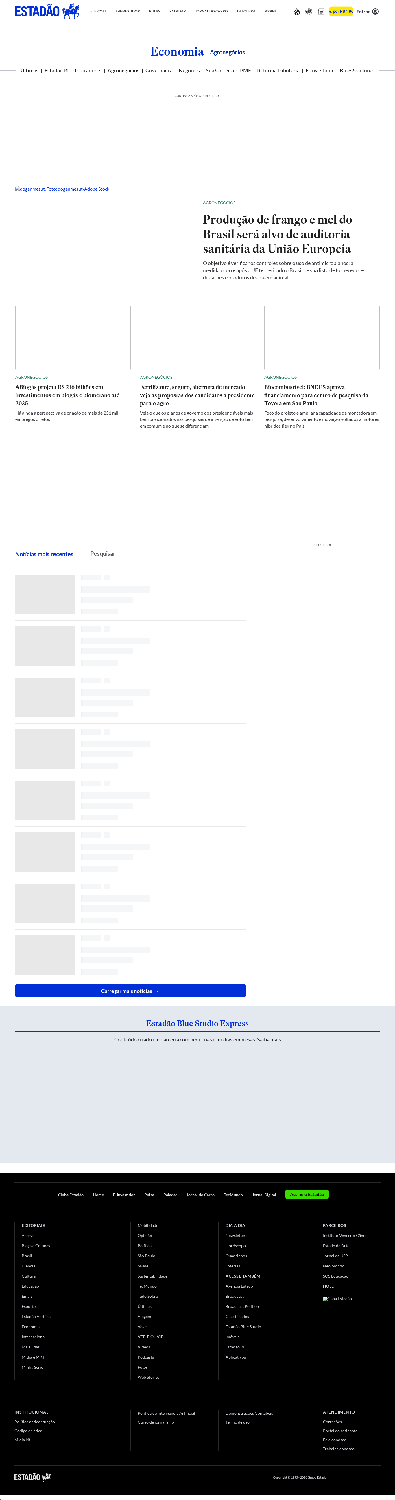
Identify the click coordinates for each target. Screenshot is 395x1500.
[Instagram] (364, 1477)
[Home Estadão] (47, 11)
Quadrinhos (236, 1255)
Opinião (145, 1235)
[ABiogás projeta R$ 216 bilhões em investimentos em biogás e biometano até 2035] (73, 337)
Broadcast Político (242, 1306)
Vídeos (144, 1346)
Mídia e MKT (33, 1356)
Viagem (144, 1316)
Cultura (29, 1275)
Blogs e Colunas (36, 1245)
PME (245, 70)
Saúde (143, 1265)
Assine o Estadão (307, 1194)
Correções (332, 1421)
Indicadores (88, 70)
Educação (30, 1286)
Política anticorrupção (34, 1421)
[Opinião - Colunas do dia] (308, 11)
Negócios (189, 70)
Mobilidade (148, 1225)
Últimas (29, 70)
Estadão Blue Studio (243, 1326)
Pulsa (149, 1194)
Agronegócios (123, 70)
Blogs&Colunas (357, 70)
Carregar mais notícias (126, 991)
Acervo (28, 1235)
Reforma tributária (278, 70)
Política (145, 1245)
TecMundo (233, 1194)
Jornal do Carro (201, 1194)
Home (98, 1194)
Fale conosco (334, 1439)
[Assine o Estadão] (341, 11)
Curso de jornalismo (156, 1422)
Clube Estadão (71, 1194)
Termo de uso (238, 1422)
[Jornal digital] (321, 11)
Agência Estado (239, 1286)
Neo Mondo (333, 1265)
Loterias (233, 1265)
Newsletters (236, 1235)
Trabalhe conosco (339, 1448)
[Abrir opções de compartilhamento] (365, 202)
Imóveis (232, 1336)
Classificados (237, 1316)
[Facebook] (336, 1477)
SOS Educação (335, 1275)
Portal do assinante (340, 1430)
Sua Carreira (220, 70)
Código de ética (28, 1430)
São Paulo (146, 1255)
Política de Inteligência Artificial (166, 1413)
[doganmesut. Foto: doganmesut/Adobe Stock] (104, 240)
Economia (177, 51)
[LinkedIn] (378, 1477)
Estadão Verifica (36, 1316)
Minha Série (32, 1367)
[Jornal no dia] (346, 1335)
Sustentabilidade (152, 1275)
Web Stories (148, 1377)
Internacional (34, 1336)
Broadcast (235, 1296)
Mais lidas (31, 1346)
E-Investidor (320, 70)
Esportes (29, 1306)
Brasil (27, 1255)
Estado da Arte (336, 1245)
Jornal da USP (335, 1255)
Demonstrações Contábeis (249, 1413)
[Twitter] (350, 1477)
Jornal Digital (264, 1194)
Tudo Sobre (148, 1296)
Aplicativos (236, 1356)
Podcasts (146, 1356)
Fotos (143, 1367)
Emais (27, 1296)
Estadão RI (57, 70)
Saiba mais (269, 1039)
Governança (159, 70)
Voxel (143, 1326)
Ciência (28, 1265)
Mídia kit (22, 1439)
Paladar (170, 1194)
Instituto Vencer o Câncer (346, 1235)
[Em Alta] (296, 11)
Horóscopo (236, 1245)
